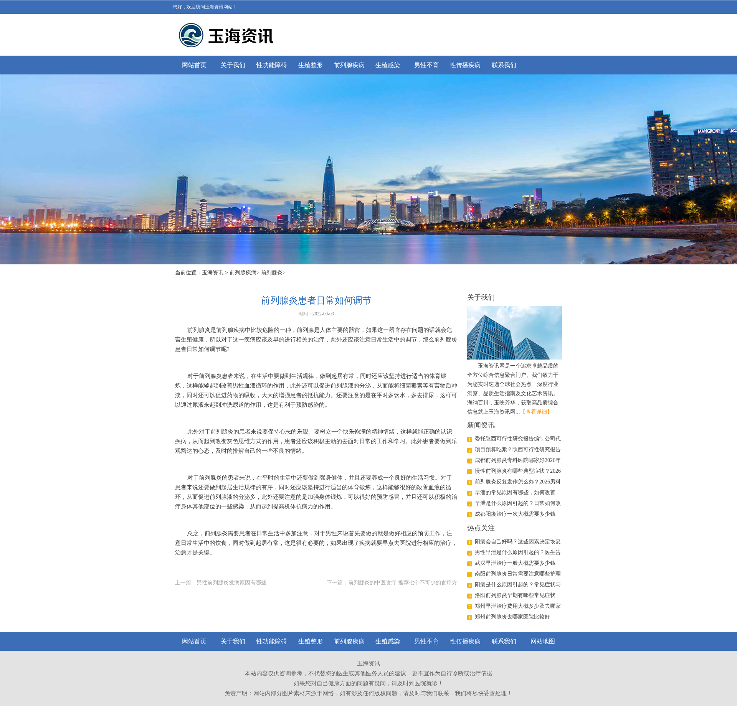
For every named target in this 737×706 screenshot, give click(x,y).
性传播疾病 (465, 65)
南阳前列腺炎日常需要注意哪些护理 (518, 574)
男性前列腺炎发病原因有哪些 (231, 583)
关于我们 (233, 65)
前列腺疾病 (349, 65)
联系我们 (504, 65)
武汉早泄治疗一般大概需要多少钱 (515, 563)
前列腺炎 (272, 272)
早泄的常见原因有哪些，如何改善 (515, 492)
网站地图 (542, 641)
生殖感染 (387, 65)
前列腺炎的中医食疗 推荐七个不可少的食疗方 (402, 583)
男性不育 (426, 65)
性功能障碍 (271, 65)
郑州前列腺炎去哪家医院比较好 (512, 617)
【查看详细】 (536, 412)
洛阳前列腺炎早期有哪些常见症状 (515, 595)
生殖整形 (310, 65)
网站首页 (194, 65)
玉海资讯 (212, 272)
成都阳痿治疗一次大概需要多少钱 (515, 514)
